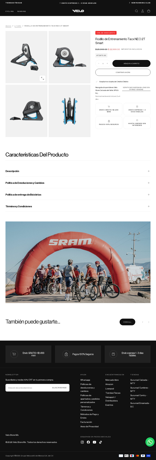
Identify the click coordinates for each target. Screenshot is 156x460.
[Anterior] (142, 322)
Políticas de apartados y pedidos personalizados (90, 398)
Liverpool (109, 388)
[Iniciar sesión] (142, 11)
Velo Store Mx (12, 435)
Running (21, 11)
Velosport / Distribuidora (111, 399)
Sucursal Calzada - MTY (139, 382)
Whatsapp (85, 380)
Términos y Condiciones (86, 408)
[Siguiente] (149, 322)
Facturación (86, 422)
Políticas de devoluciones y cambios (87, 387)
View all (127, 322)
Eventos (109, 405)
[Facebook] (88, 442)
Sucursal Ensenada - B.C (140, 405)
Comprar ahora (123, 72)
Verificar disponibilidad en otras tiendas (136, 88)
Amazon (109, 384)
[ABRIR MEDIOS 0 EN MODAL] (42, 78)
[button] (136, 11)
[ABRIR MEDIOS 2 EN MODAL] (42, 132)
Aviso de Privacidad (89, 426)
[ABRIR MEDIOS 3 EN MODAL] (85, 132)
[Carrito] (149, 11)
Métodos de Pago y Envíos (89, 416)
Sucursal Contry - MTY (138, 397)
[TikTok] (100, 442)
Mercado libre (112, 380)
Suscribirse (59, 387)
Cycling (9, 11)
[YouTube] (94, 442)
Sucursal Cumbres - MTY (139, 389)
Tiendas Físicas (112, 393)
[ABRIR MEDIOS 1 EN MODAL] (85, 78)
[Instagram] (82, 442)
